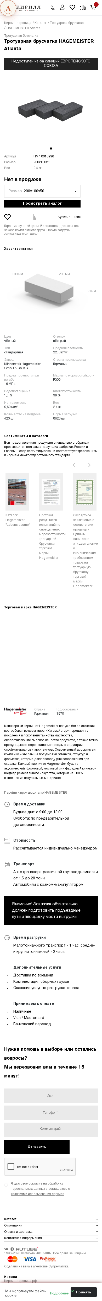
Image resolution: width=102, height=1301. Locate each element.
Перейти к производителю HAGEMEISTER (35, 792)
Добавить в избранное (8, 217)
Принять (84, 1292)
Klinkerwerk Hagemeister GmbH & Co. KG (22, 366)
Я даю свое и (40, 1189)
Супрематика (58, 1266)
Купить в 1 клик (69, 217)
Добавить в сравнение (35, 217)
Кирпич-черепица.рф (20, 1280)
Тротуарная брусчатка (21, 35)
